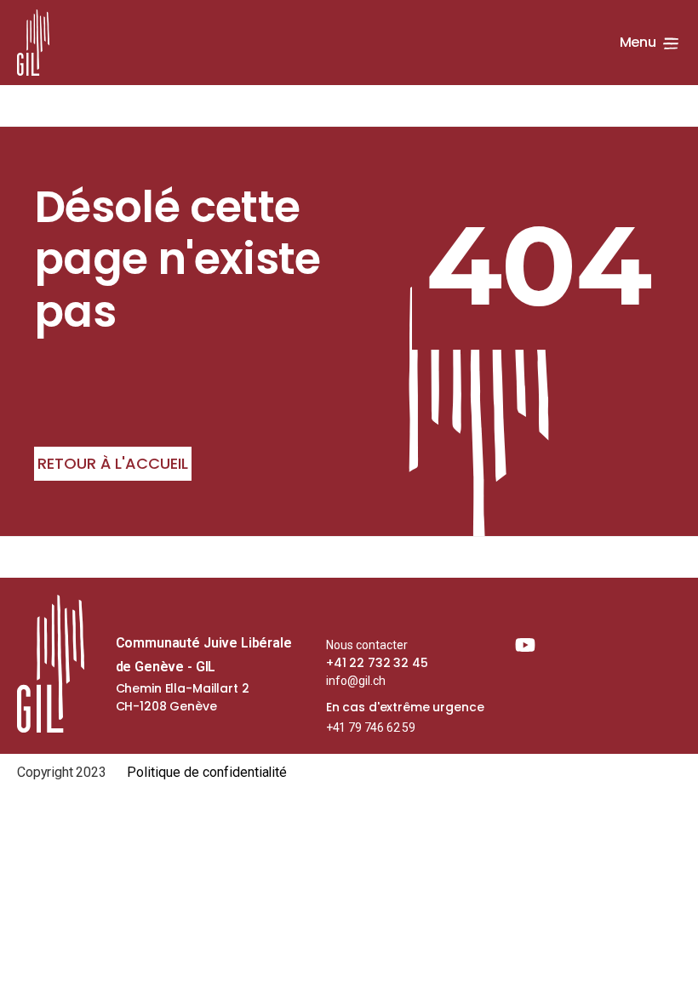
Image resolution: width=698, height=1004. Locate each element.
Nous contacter (367, 645)
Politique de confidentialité (207, 772)
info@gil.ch (356, 680)
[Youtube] (525, 645)
